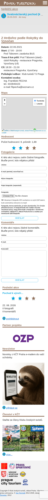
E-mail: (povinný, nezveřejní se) (12, 172)
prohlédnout (12, 318)
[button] (4, 100)
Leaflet (5, 130)
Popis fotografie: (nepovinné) (11, 185)
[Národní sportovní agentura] (9, 474)
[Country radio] (23, 474)
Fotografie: (5, 192)
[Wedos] (25, 482)
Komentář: (5, 249)
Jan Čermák (20, 493)
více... (9, 454)
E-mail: (3, 242)
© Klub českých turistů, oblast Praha (21, 130)
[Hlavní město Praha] (4, 466)
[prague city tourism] (11, 482)
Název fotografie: (7, 178)
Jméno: (4, 165)
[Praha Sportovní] (20, 466)
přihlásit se (11, 408)
